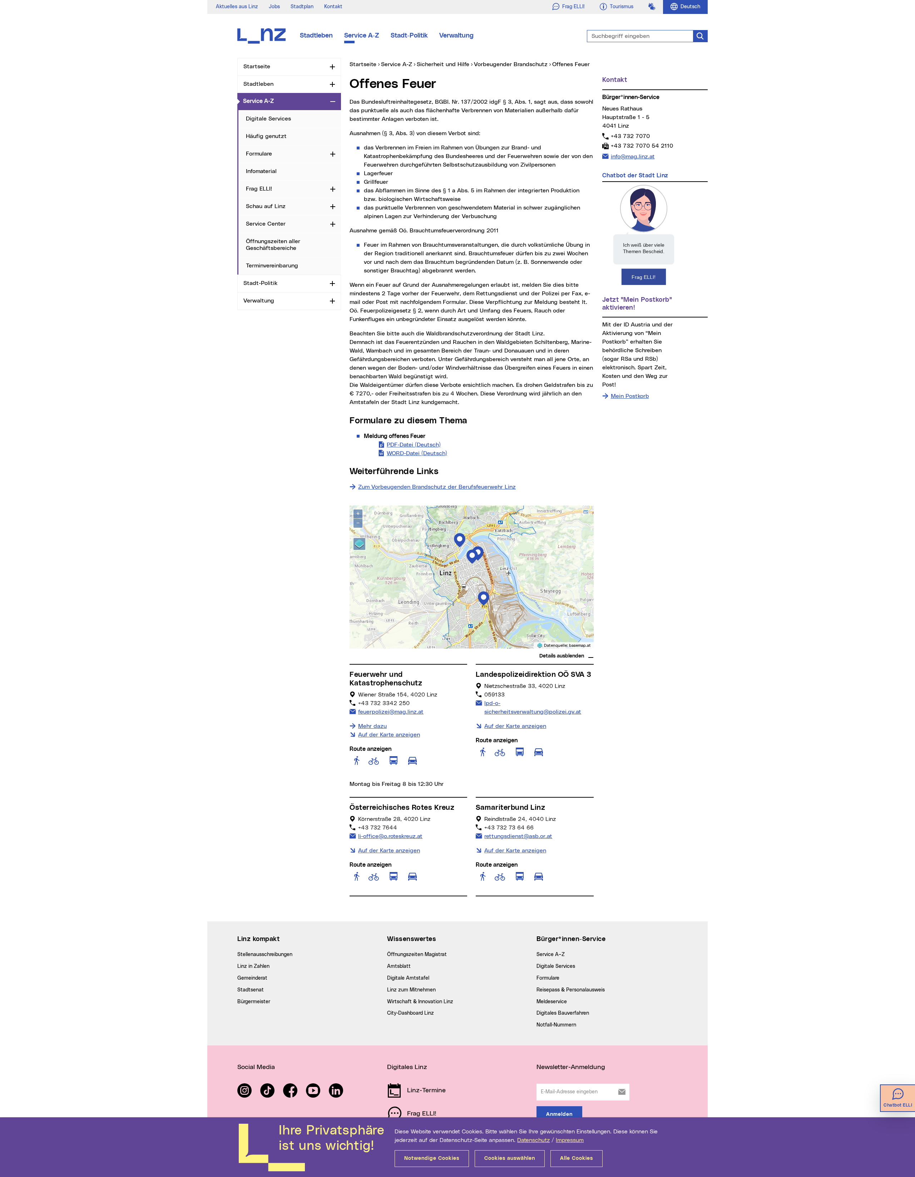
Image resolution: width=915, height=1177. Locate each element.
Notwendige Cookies (431, 1158)
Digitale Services (268, 119)
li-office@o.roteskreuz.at (390, 836)
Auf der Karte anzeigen (389, 735)
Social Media (256, 1067)
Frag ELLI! (259, 189)
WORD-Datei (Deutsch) (417, 453)
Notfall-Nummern (556, 1025)
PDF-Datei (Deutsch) (414, 445)
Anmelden (559, 1114)
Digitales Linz (407, 1067)
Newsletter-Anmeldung (570, 1067)
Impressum (570, 1140)
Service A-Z (361, 36)
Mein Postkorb (630, 396)
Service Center (266, 224)
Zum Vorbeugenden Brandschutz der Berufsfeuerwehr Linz (437, 487)
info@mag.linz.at (632, 156)
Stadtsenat (250, 990)
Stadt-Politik (409, 36)
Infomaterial (261, 171)
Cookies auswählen (509, 1158)
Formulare (259, 154)
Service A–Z (550, 954)
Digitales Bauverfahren (562, 1013)
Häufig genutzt (266, 136)
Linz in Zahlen (253, 966)
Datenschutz (533, 1140)
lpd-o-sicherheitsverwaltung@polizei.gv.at (532, 707)
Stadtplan (302, 6)
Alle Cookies (576, 1158)
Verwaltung (456, 36)
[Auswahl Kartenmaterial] (359, 544)
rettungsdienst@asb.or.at (518, 836)
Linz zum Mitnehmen (411, 990)
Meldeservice (551, 1001)
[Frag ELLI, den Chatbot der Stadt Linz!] (643, 234)
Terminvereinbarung (272, 266)
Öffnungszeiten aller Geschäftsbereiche (273, 244)
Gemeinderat (252, 978)
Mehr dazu (372, 726)
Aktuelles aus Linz (237, 6)
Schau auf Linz (266, 206)
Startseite (256, 66)
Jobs (274, 6)
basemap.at (580, 645)
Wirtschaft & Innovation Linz (420, 1001)
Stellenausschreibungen (264, 954)
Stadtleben (316, 36)
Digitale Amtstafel (408, 978)
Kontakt (333, 6)
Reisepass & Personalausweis (570, 990)
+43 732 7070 (630, 136)
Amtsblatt (399, 966)
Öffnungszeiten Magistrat (417, 954)
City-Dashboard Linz (410, 1013)
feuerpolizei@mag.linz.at (391, 712)
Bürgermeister (253, 1001)
